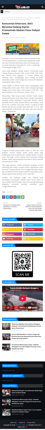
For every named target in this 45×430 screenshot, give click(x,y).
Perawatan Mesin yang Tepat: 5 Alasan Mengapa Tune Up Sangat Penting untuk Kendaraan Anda (26, 347)
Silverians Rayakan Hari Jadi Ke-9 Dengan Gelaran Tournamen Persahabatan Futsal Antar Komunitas (26, 326)
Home (4, 18)
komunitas (10, 18)
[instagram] (12, 234)
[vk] (33, 234)
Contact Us (22, 422)
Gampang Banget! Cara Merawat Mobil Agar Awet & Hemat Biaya (27, 392)
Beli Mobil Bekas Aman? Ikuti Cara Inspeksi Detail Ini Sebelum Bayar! (26, 411)
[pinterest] (33, 229)
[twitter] (33, 225)
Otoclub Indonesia (9, 38)
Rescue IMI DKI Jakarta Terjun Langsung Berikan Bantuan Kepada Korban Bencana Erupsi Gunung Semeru (26, 336)
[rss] (12, 229)
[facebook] (12, 225)
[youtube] (12, 238)
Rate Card (13, 422)
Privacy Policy (31, 422)
